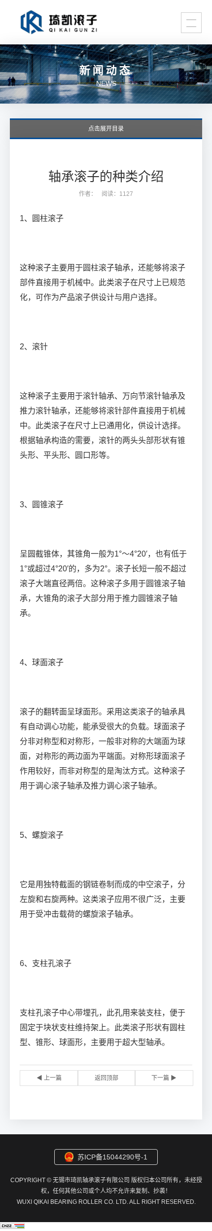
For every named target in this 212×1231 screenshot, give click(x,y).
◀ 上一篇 (49, 1078)
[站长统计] (12, 1226)
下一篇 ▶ (164, 1078)
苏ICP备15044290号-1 (112, 1157)
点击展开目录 (106, 128)
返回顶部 (106, 1078)
